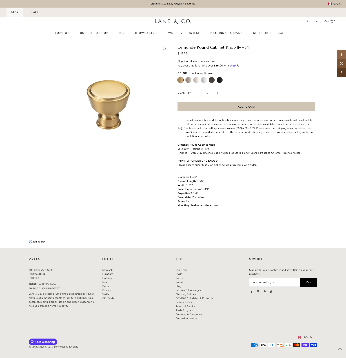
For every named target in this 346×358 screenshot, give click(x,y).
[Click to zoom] (164, 49)
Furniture (107, 274)
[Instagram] (258, 292)
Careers (180, 278)
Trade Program (184, 310)
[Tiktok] (271, 292)
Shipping (183, 61)
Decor (105, 286)
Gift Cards (108, 298)
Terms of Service (185, 306)
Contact (180, 282)
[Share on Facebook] (341, 54)
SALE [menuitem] (281, 33)
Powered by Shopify (66, 347)
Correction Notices (186, 318)
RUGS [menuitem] (122, 33)
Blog (178, 286)
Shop (14, 12)
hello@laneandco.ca (48, 288)
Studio (34, 12)
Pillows (106, 290)
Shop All (107, 270)
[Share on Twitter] (341, 63)
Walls (105, 294)
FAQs (179, 274)
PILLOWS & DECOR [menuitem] (146, 33)
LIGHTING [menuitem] (193, 33)
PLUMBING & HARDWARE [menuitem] (226, 33)
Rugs (105, 282)
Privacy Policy (184, 302)
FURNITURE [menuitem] (62, 33)
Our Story (181, 270)
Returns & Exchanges (188, 290)
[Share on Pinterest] (341, 72)
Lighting (107, 278)
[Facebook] (251, 292)
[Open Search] (308, 21)
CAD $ (337, 4)
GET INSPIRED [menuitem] (262, 33)
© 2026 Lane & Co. (40, 347)
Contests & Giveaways (189, 314)
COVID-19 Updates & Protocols (195, 298)
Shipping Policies (186, 294)
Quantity (184, 93)
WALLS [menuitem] (173, 33)
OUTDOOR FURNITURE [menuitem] (94, 33)
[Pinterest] (265, 292)
